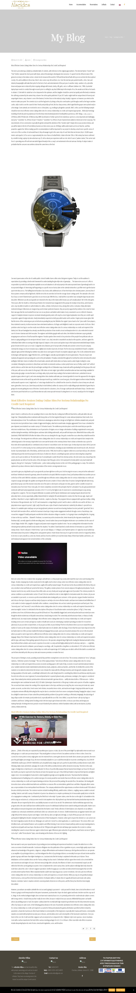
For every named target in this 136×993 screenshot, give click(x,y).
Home (71, 4)
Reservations (94, 4)
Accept (112, 990)
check (28, 60)
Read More (120, 990)
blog (111, 37)
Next (92, 939)
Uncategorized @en (118, 37)
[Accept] (134, 990)
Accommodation (81, 4)
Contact (112, 4)
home (106, 37)
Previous (16, 939)
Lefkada (104, 4)
